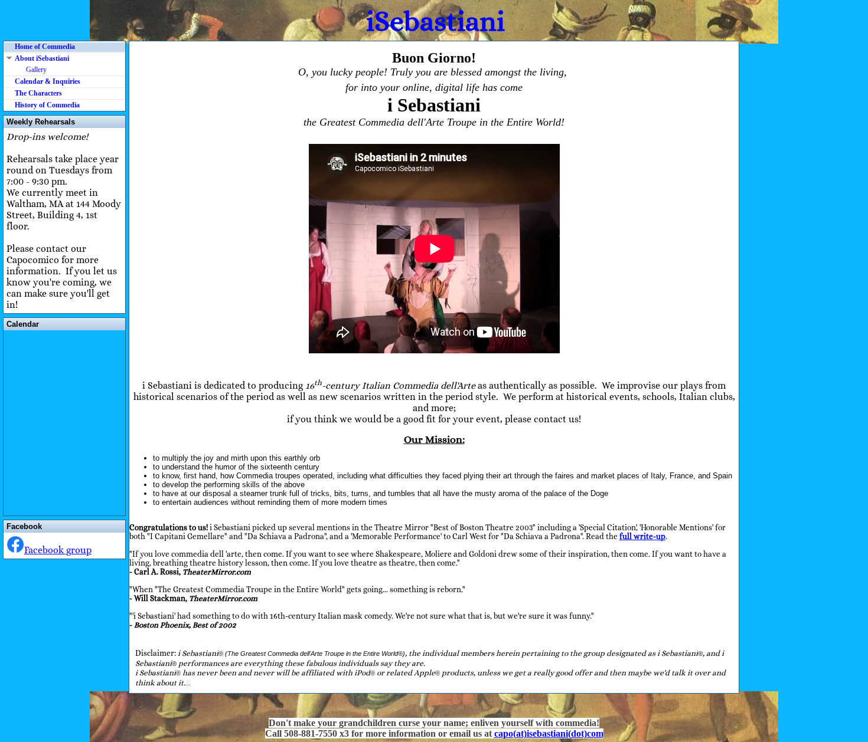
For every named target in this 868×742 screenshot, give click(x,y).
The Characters (38, 93)
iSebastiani (435, 21)
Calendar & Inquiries (47, 81)
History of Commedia (47, 105)
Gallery (36, 69)
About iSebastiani (42, 58)
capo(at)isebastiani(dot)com (548, 733)
